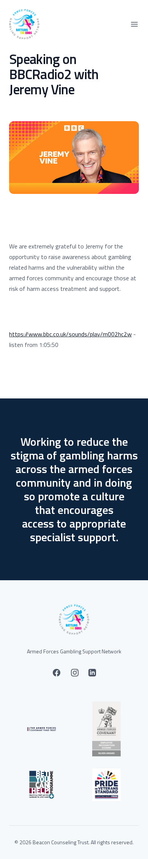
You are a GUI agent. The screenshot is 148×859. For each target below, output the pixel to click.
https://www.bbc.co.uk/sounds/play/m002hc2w (70, 334)
